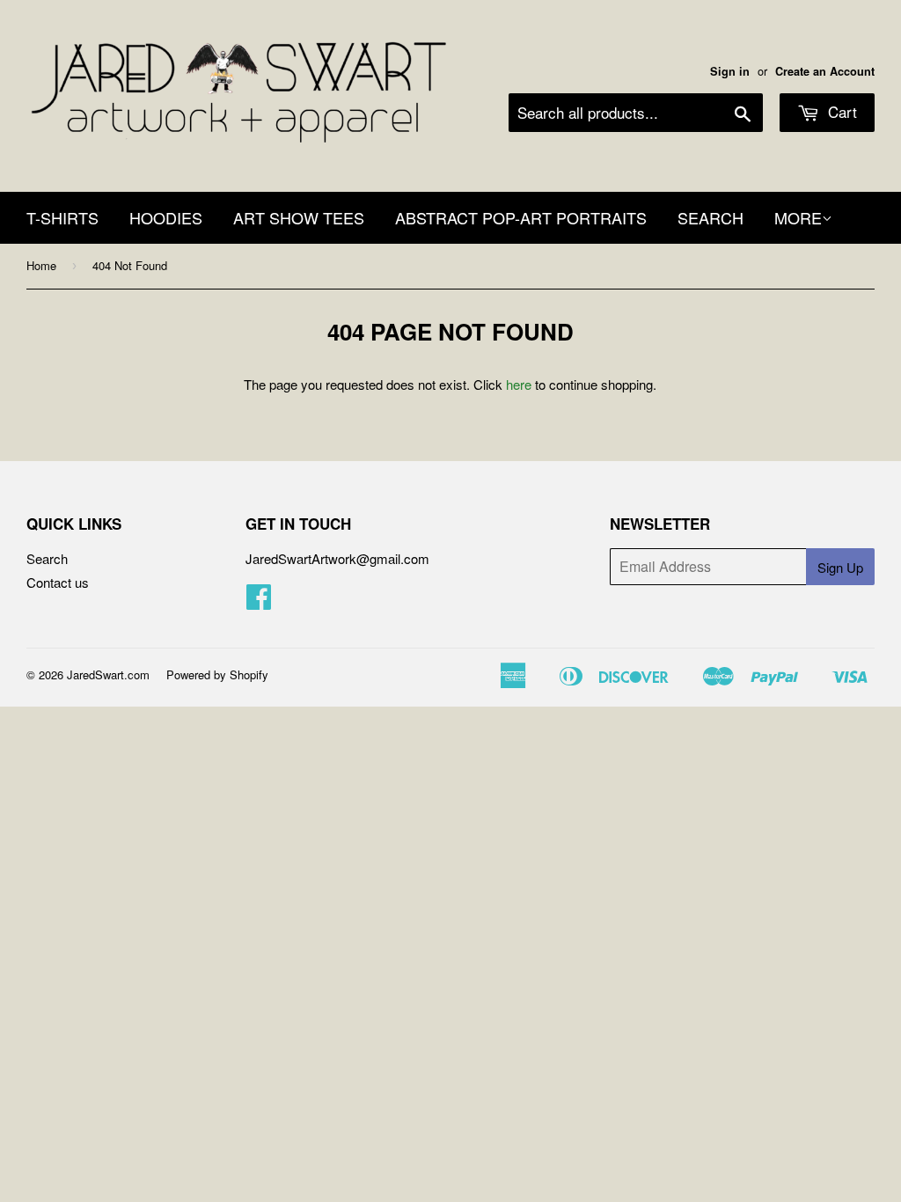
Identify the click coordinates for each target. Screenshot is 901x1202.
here (518, 384)
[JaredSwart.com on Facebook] (258, 601)
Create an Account (825, 71)
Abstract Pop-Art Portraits (521, 217)
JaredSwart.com (108, 674)
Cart (840, 111)
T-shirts (62, 217)
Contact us (57, 582)
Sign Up (840, 567)
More (798, 217)
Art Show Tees (298, 217)
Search (47, 558)
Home (41, 265)
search (711, 217)
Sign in (730, 71)
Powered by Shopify (217, 674)
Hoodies (165, 217)
